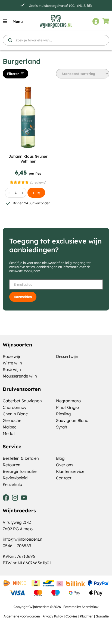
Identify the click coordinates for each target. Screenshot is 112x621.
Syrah (61, 427)
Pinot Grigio (67, 407)
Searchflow (90, 607)
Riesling (63, 413)
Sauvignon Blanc (72, 420)
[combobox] (56, 40)
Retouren (11, 464)
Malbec (9, 427)
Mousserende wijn (20, 376)
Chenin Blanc (15, 413)
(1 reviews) (38, 182)
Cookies (71, 616)
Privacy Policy (52, 616)
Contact (63, 477)
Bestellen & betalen (21, 458)
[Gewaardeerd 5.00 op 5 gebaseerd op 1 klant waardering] (19, 182)
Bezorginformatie (19, 471)
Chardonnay (14, 407)
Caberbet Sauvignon (22, 400)
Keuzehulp (12, 484)
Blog (60, 458)
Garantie (102, 616)
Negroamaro (68, 400)
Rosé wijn (12, 369)
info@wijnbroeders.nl (23, 539)
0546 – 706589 (17, 545)
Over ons (64, 464)
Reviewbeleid (15, 477)
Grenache (12, 420)
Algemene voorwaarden (22, 616)
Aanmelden (23, 297)
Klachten (86, 616)
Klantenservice (70, 471)
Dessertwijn (67, 356)
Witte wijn (12, 363)
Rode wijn (12, 356)
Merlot (9, 433)
